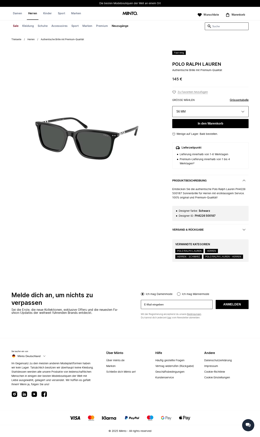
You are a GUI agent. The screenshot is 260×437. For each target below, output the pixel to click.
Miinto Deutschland (29, 356)
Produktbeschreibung (189, 180)
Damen (17, 13)
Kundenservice (164, 377)
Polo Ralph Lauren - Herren (223, 257)
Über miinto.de (115, 360)
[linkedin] (24, 394)
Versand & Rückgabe (188, 229)
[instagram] (14, 394)
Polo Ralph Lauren (196, 64)
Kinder (47, 13)
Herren (32, 13)
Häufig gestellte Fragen (169, 360)
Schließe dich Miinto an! (121, 372)
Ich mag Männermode (195, 294)
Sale (15, 26)
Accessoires (59, 26)
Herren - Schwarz (188, 257)
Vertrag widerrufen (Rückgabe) (174, 366)
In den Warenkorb (210, 123)
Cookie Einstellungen (217, 377)
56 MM (181, 111)
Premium (102, 26)
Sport (75, 26)
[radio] (142, 294)
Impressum (211, 366)
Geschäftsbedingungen (169, 372)
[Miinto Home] (130, 13)
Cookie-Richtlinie (214, 372)
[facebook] (44, 394)
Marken (87, 26)
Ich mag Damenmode (159, 294)
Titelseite (16, 39)
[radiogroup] (195, 294)
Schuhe (43, 26)
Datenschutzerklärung (218, 360)
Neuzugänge (120, 26)
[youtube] (34, 394)
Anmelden (232, 304)
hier (169, 317)
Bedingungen (194, 314)
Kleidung (28, 26)
